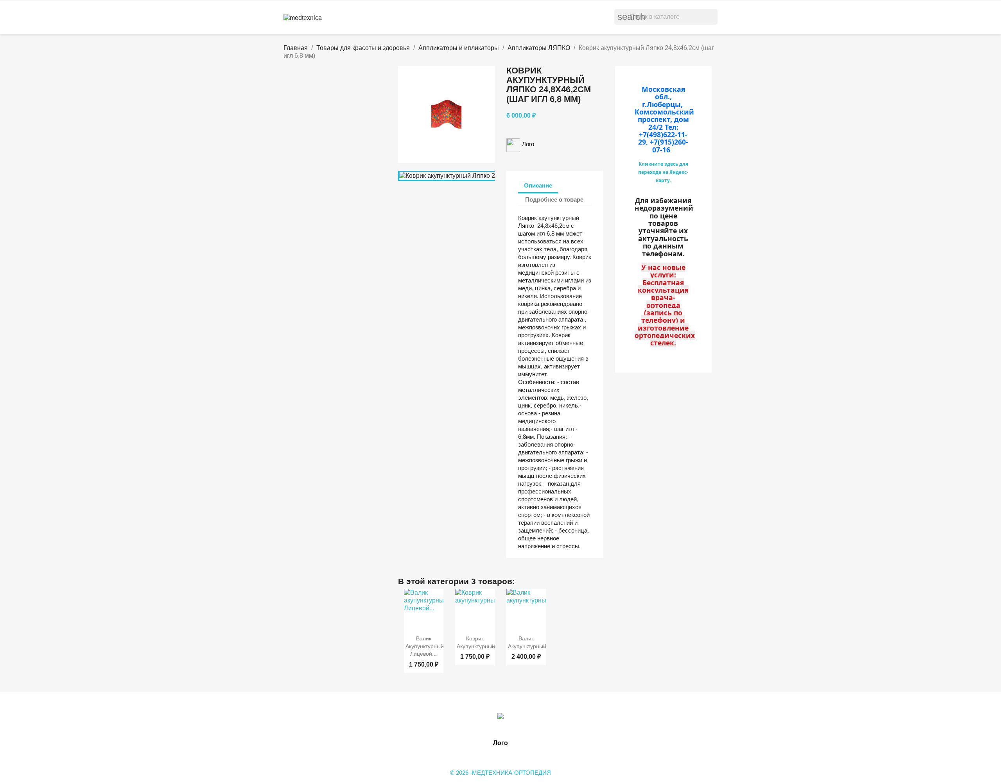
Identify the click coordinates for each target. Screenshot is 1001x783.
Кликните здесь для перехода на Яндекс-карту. (663, 172)
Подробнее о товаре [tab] (554, 199)
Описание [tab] (538, 185)
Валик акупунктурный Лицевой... (424, 646)
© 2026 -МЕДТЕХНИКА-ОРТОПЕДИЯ (500, 772)
